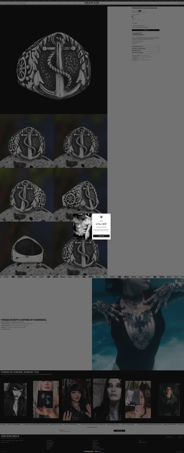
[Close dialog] (109, 214)
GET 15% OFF (101, 236)
